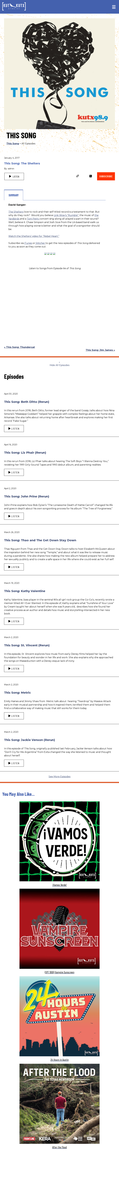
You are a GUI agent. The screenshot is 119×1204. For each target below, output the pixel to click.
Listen (15, 176)
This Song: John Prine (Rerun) (26, 496)
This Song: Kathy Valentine (24, 591)
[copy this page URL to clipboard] (77, 176)
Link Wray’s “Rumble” (66, 215)
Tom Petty (33, 218)
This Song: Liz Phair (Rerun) (25, 452)
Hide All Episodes (59, 365)
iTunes (28, 243)
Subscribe (106, 176)
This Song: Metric (17, 692)
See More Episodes (59, 776)
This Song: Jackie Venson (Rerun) (29, 740)
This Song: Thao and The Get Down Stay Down (40, 540)
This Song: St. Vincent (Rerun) (27, 645)
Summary (14, 195)
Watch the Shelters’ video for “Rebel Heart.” (33, 236)
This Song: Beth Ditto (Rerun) (26, 402)
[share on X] (90, 176)
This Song (12, 143)
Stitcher (40, 243)
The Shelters (15, 211)
